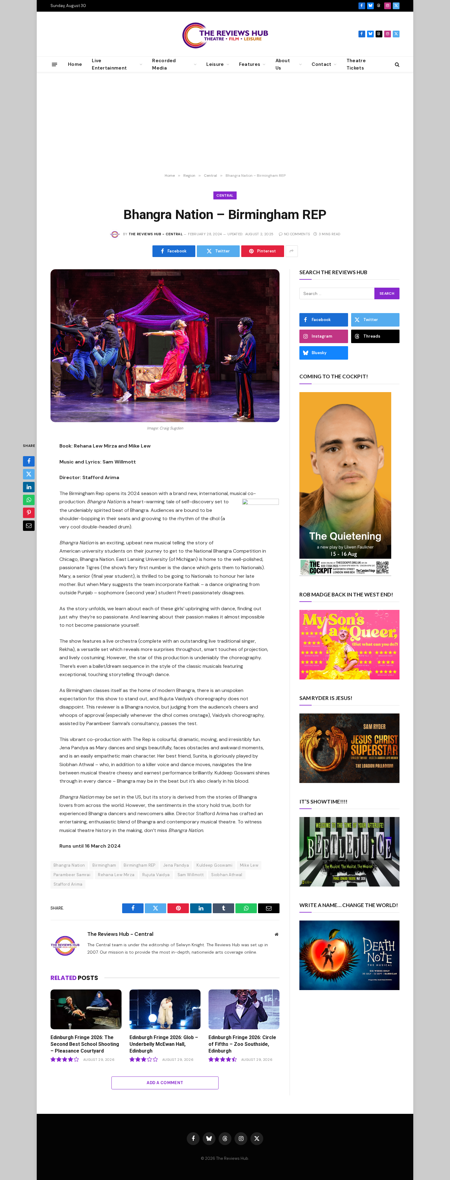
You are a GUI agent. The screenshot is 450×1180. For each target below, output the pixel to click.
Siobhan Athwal (226, 874)
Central (225, 195)
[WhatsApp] (29, 499)
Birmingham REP (139, 865)
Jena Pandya (176, 865)
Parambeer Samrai (72, 874)
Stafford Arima (68, 884)
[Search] (396, 64)
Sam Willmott (191, 874)
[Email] (29, 525)
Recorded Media (164, 64)
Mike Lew (249, 865)
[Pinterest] (29, 512)
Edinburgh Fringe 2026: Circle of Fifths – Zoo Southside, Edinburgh (242, 1044)
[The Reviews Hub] (225, 34)
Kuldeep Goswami (214, 865)
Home (75, 64)
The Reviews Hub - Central (155, 234)
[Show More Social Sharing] (292, 251)
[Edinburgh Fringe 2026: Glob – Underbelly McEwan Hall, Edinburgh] (165, 1009)
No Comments (297, 234)
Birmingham (104, 865)
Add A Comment (165, 1082)
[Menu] (54, 64)
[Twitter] (29, 474)
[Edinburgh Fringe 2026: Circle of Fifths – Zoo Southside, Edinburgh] (243, 1009)
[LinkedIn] (29, 487)
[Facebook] (29, 461)
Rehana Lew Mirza (116, 874)
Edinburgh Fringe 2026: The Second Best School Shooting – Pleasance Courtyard (85, 1044)
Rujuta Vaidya (156, 874)
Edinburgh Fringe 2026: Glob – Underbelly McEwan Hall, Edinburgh (163, 1044)
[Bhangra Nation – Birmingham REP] (165, 345)
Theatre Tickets (356, 64)
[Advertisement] (225, 123)
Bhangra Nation (69, 865)
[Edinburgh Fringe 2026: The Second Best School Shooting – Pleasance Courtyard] (86, 1009)
